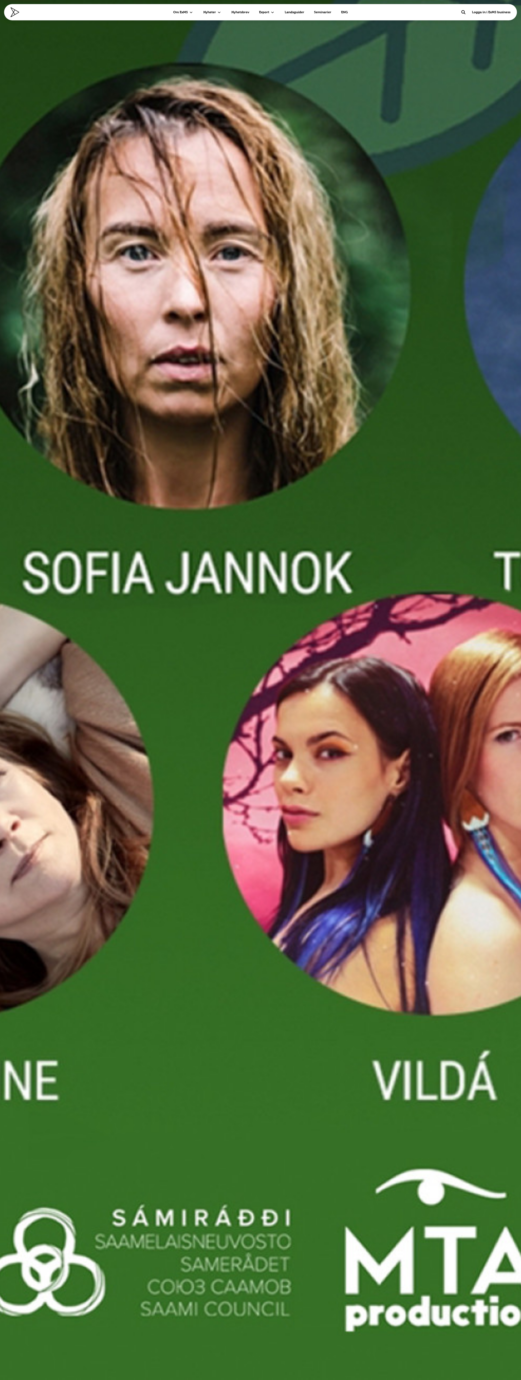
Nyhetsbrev (240, 12)
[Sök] (463, 12)
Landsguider (294, 12)
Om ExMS (180, 12)
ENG (344, 12)
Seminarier (322, 12)
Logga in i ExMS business (491, 12)
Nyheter (209, 12)
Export (264, 12)
